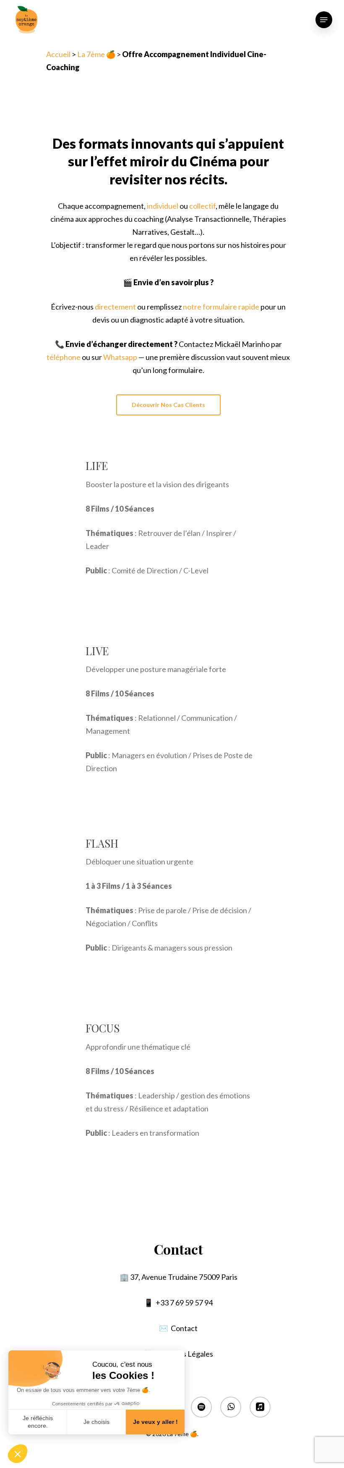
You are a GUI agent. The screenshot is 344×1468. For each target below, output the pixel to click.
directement (115, 306)
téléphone (64, 357)
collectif (202, 205)
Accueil (58, 54)
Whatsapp (120, 357)
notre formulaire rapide (221, 306)
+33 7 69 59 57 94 (184, 1302)
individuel (162, 205)
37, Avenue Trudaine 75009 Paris (183, 1277)
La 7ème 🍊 (96, 54)
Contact (184, 1328)
